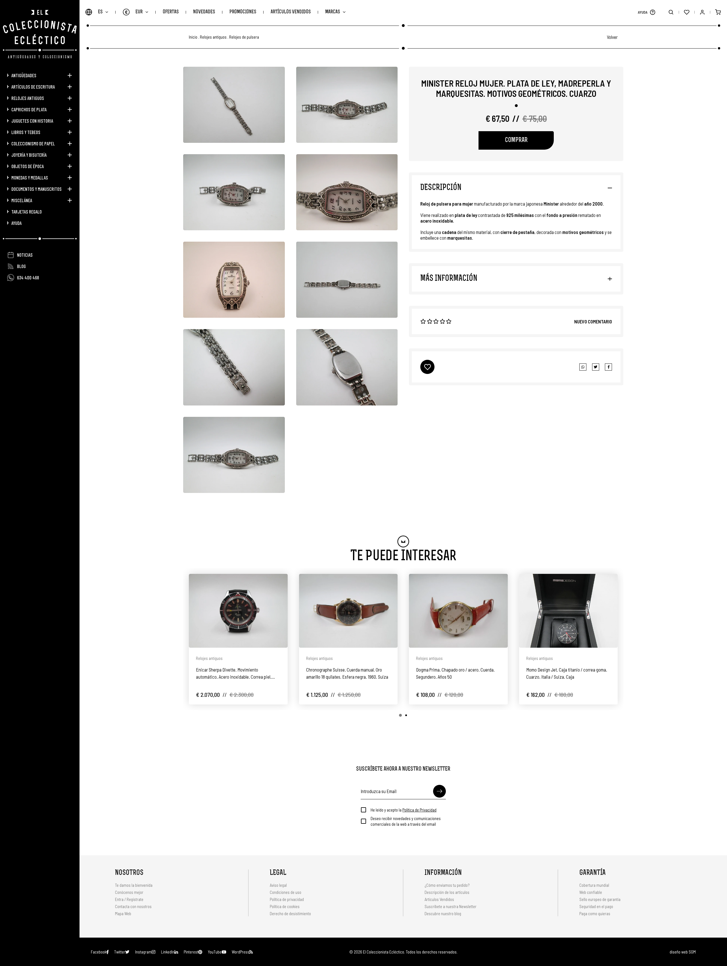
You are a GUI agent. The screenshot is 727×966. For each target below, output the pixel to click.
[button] (652, 12)
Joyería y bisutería (29, 155)
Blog (21, 266)
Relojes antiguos (27, 98)
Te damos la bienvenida (133, 885)
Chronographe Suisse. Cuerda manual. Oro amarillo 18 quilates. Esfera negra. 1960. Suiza (347, 673)
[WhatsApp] (582, 367)
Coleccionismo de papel (33, 143)
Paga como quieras (594, 913)
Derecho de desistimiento (290, 913)
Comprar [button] (516, 140)
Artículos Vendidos (291, 12)
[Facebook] (595, 367)
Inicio (193, 37)
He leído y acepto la (403, 809)
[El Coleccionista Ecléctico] (40, 34)
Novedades (204, 12)
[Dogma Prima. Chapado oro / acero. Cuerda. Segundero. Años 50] (458, 611)
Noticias (25, 255)
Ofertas (171, 12)
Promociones (242, 12)
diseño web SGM (683, 951)
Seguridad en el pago (596, 906)
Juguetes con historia (32, 121)
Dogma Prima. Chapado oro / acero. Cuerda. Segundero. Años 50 (455, 673)
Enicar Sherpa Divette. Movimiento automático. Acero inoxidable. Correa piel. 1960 (233, 673)
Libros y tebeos (25, 132)
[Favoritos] (686, 12)
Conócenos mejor (129, 892)
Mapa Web (123, 913)
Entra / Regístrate (129, 899)
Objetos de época (27, 166)
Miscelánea (21, 200)
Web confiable (590, 892)
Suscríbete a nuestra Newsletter (451, 906)
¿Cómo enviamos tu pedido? (447, 885)
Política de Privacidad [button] (419, 809)
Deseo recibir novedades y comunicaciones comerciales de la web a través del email (406, 821)
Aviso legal (278, 885)
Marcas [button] (332, 12)
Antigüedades (23, 75)
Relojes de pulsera (244, 37)
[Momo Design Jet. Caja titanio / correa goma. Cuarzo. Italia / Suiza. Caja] (568, 611)
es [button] (100, 12)
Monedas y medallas (29, 177)
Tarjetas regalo (26, 211)
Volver (612, 37)
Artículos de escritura (33, 86)
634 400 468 (28, 277)
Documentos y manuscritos (36, 189)
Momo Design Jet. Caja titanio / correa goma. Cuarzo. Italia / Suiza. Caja (566, 673)
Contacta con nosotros (133, 906)
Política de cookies (285, 906)
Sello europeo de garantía (600, 899)
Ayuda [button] (16, 223)
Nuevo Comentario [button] (593, 321)
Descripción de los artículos (447, 892)
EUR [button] (134, 12)
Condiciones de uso (285, 892)
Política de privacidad (287, 899)
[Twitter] (608, 367)
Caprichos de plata (29, 109)
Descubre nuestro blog (443, 913)
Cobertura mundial (594, 885)
